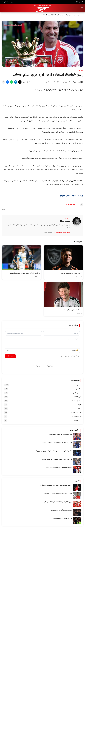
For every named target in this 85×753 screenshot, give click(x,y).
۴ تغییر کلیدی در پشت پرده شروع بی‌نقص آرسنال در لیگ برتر (55, 485)
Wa (12, 82)
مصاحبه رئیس (77, 393)
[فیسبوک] (77, 2)
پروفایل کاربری (48, 232)
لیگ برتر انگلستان (76, 401)
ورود (12, 2)
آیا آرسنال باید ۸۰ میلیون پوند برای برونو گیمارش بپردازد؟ (57, 459)
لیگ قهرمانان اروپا (76, 416)
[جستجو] (2, 2)
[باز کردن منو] (81, 8)
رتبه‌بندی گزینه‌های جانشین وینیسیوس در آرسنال (59, 468)
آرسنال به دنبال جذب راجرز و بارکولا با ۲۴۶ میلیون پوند (57, 443)
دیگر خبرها (69, 15)
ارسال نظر (10, 356)
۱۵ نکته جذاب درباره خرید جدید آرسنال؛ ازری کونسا (58, 494)
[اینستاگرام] (80, 2)
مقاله (79, 409)
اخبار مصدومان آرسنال (75, 412)
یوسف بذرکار (76, 82)
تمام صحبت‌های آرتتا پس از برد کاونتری (61, 510)
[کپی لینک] (3, 82)
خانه (82, 15)
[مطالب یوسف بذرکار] (76, 221)
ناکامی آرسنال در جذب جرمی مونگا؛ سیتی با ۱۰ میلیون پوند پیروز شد (53, 451)
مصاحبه (79, 385)
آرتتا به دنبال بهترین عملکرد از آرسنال (62, 518)
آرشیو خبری (76, 15)
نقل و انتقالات (77, 397)
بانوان (79, 405)
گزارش (3, 209)
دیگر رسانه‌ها (77, 420)
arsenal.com (71, 205)
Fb (7, 82)
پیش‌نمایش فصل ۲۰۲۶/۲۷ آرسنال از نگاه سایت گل (58, 502)
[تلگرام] (82, 2)
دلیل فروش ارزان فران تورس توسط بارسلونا (60, 434)
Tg (15, 82)
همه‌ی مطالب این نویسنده (63, 232)
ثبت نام (6, 2)
